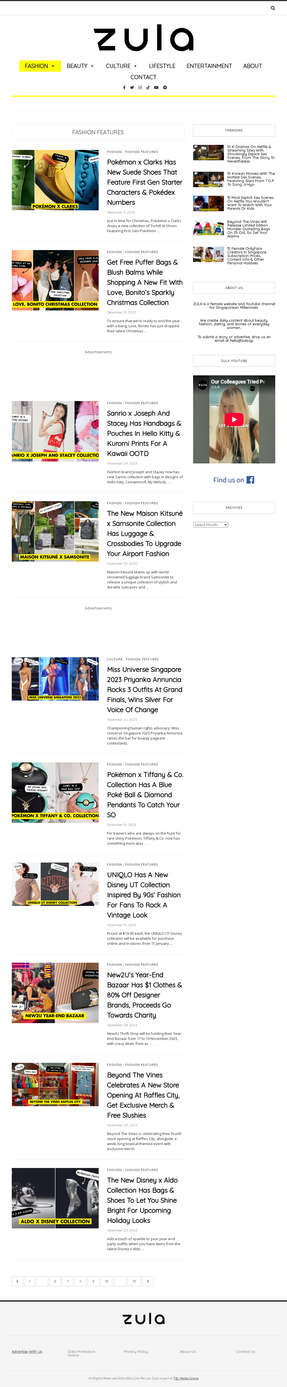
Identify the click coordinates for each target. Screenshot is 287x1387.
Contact (143, 77)
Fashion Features (98, 132)
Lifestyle (162, 65)
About (252, 65)
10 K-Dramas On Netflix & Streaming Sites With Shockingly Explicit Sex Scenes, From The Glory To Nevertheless (251, 153)
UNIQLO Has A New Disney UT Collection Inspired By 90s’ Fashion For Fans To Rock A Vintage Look (144, 894)
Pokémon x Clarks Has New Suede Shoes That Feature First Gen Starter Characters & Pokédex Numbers (144, 182)
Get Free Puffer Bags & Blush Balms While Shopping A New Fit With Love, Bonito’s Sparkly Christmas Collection (145, 282)
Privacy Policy (136, 1351)
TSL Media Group (186, 1378)
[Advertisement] (98, 377)
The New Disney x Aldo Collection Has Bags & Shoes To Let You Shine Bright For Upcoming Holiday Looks (142, 1200)
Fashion (36, 65)
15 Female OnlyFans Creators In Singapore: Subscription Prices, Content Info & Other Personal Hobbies (247, 255)
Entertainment (209, 65)
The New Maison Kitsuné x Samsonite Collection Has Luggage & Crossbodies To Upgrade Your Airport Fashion (145, 533)
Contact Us (245, 1351)
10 (106, 1281)
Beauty (77, 65)
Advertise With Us (27, 1351)
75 (134, 1281)
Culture (118, 65)
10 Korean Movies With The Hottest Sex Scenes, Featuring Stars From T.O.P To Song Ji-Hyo (251, 179)
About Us (188, 1351)
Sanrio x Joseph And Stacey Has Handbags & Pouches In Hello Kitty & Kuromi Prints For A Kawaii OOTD (144, 433)
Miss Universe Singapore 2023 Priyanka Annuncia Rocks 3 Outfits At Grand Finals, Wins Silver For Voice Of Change (144, 689)
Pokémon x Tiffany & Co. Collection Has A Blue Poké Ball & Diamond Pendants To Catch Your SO (145, 794)
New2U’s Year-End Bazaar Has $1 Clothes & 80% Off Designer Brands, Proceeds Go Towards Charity (144, 995)
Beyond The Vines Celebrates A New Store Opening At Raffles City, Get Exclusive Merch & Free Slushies (143, 1095)
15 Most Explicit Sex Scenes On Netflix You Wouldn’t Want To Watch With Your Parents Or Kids (250, 203)
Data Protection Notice (81, 1353)
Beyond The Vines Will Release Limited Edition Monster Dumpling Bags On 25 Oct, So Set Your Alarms (248, 228)
